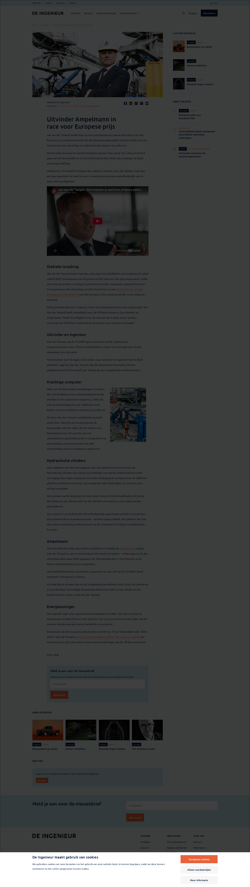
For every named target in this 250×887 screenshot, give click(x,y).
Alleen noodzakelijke (199, 869)
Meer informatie (199, 880)
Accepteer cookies (199, 859)
